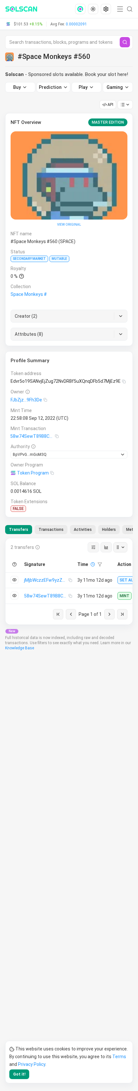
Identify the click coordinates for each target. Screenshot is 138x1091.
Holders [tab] (109, 529)
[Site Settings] (106, 9)
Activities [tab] (83, 529)
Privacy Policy (31, 1064)
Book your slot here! (106, 74)
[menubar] (94, 9)
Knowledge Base (19, 648)
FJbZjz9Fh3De (26, 399)
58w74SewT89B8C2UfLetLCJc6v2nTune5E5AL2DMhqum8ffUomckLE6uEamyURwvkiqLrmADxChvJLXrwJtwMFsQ (32, 436)
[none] (81, 9)
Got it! (19, 1074)
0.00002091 (76, 24)
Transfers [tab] (18, 529)
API (110, 104)
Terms (119, 1056)
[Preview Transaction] (14, 580)
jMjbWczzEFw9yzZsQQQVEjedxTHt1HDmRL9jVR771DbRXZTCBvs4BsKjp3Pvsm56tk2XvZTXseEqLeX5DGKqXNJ (46, 580)
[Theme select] (93, 9)
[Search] (125, 42)
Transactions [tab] (51, 529)
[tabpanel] (69, 581)
